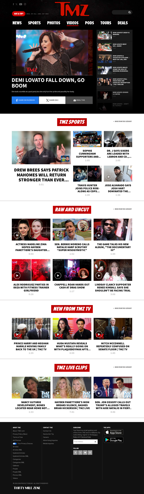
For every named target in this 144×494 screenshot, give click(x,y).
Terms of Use (18, 437)
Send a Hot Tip (48, 434)
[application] (52, 52)
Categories (17, 459)
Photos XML (17, 475)
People (15, 469)
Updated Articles (19, 453)
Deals (123, 23)
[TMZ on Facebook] (13, 4)
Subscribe (95, 441)
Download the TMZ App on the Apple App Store (113, 432)
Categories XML (18, 462)
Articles (15, 447)
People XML (17, 472)
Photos (53, 23)
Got (18, 13)
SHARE (53, 100)
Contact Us (47, 431)
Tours (105, 23)
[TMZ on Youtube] (20, 4)
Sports (34, 23)
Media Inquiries (48, 443)
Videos (72, 23)
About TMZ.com (19, 431)
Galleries (16, 466)
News (17, 23)
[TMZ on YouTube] (85, 452)
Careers (46, 437)
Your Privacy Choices (25, 443)
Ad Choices (17, 440)
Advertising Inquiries (50, 440)
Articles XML (17, 450)
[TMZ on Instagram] (25, 4)
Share (26, 100)
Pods (89, 23)
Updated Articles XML (20, 456)
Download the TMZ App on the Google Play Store (113, 440)
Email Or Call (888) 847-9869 (37, 14)
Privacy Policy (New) (20, 434)
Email (80, 100)
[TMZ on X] (16, 4)
